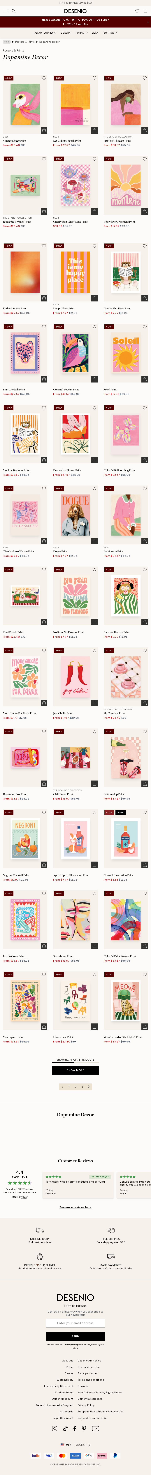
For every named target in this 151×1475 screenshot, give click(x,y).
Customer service (89, 1367)
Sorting (109, 32)
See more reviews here (75, 1207)
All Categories (44, 32)
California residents (90, 1398)
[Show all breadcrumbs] (7, 42)
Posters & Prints (25, 41)
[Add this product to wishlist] (44, 78)
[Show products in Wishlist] (137, 11)
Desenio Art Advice (89, 1360)
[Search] (14, 11)
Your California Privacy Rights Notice (100, 1392)
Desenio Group (85, 1464)
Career (69, 1373)
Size (94, 32)
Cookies (83, 1386)
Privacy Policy (71, 1344)
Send (75, 1336)
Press (69, 1367)
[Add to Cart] (44, 130)
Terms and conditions (91, 1379)
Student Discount (62, 1398)
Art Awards (66, 1411)
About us (67, 1360)
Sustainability (65, 1379)
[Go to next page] (88, 1086)
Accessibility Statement (58, 1386)
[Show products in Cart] (145, 11)
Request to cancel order (93, 1418)
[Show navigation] (5, 11)
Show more (75, 1070)
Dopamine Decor (49, 41)
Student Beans (64, 1392)
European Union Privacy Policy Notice (101, 1411)
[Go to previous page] (62, 1086)
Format (80, 32)
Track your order (88, 1373)
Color (65, 32)
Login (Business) (63, 1418)
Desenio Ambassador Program (54, 1405)
